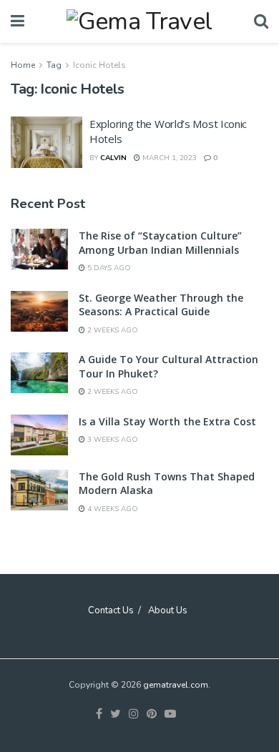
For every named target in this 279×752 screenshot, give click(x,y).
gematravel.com (175, 685)
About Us (167, 610)
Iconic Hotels (99, 65)
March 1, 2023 (168, 158)
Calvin (113, 158)
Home (23, 65)
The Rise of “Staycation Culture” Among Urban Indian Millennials (160, 243)
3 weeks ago (111, 440)
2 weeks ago (111, 330)
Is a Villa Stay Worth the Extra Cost (167, 421)
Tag (54, 65)
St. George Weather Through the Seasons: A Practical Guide (161, 305)
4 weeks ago (111, 509)
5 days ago (108, 268)
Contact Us (111, 610)
